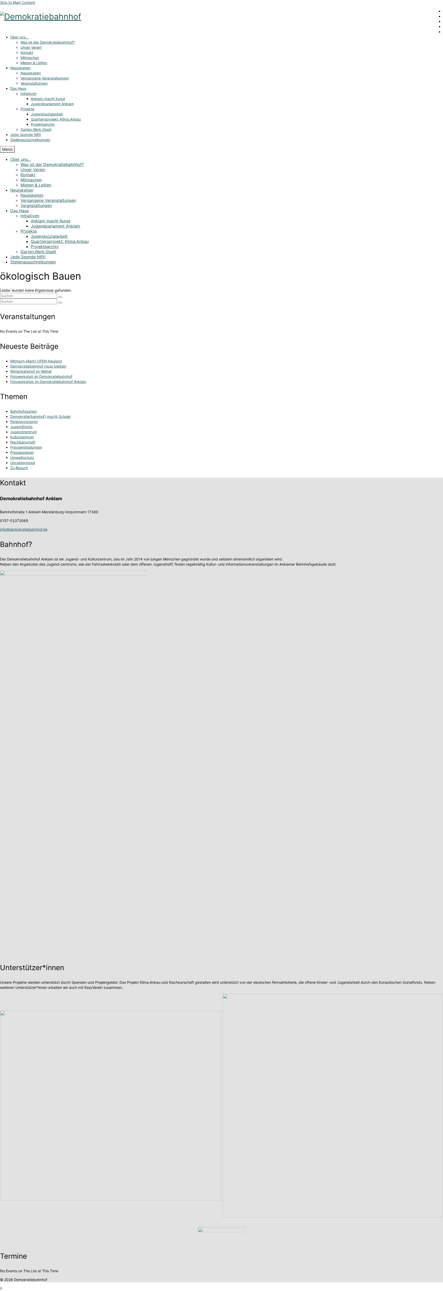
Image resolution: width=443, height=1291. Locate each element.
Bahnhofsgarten (23, 411)
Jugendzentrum (23, 432)
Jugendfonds (21, 427)
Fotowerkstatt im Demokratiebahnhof (41, 376)
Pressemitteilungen (26, 447)
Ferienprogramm (24, 421)
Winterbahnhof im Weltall (31, 371)
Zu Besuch (19, 468)
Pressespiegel (22, 452)
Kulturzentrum (22, 437)
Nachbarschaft (22, 442)
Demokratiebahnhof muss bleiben (38, 366)
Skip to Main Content (17, 2)
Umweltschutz (22, 457)
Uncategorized (22, 462)
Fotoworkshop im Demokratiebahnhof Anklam (48, 381)
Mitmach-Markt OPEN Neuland (36, 361)
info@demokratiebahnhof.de (23, 529)
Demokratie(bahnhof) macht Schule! (40, 416)
